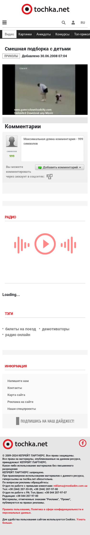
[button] (73, 22)
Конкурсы (62, 34)
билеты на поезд (20, 329)
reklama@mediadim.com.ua (70, 485)
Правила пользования (16, 509)
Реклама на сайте (20, 402)
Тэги (9, 314)
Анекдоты (43, 34)
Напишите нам (18, 381)
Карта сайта (16, 395)
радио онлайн (17, 334)
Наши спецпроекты (21, 409)
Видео (9, 34)
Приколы (11, 56)
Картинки (25, 34)
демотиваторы (55, 329)
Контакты (14, 388)
